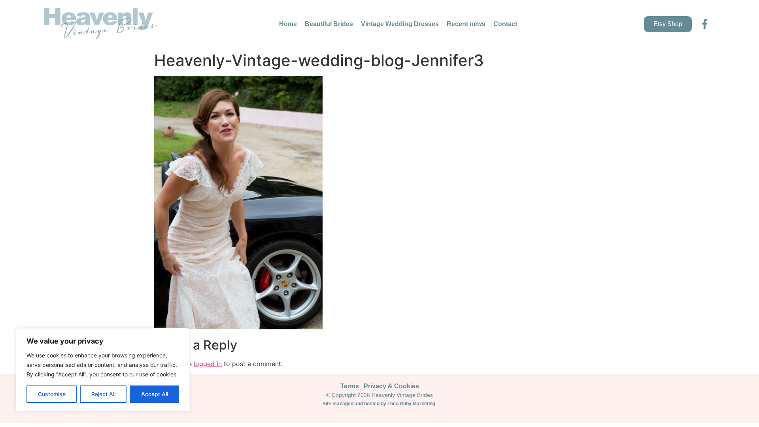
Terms (349, 386)
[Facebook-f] (705, 24)
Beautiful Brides (329, 24)
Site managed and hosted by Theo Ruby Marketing (379, 403)
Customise (52, 394)
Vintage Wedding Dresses (400, 24)
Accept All (154, 394)
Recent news (466, 24)
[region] (103, 369)
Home (288, 24)
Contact (505, 24)
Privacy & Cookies (391, 386)
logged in (208, 364)
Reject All (103, 394)
